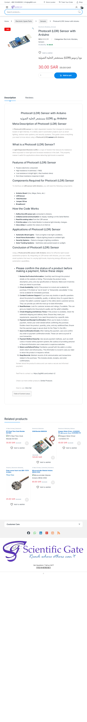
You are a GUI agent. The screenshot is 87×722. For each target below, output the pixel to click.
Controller (44, 467)
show (28, 394)
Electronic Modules (44, 27)
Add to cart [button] (27, 443)
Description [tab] (10, 98)
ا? (43, 573)
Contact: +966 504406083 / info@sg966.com (20, 2)
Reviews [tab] (29, 98)
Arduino (8, 467)
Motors (72, 428)
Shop (81, 2)
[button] (33, 28)
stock (54, 287)
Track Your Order (67, 2)
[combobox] (40, 12)
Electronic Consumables (13, 429)
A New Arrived (10, 428)
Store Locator (50, 2)
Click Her (28, 388)
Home (6, 21)
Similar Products (46, 381)
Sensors (43, 21)
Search (79, 12)
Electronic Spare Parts (24, 21)
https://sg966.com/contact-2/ (44, 373)
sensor (51, 137)
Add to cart (67, 75)
